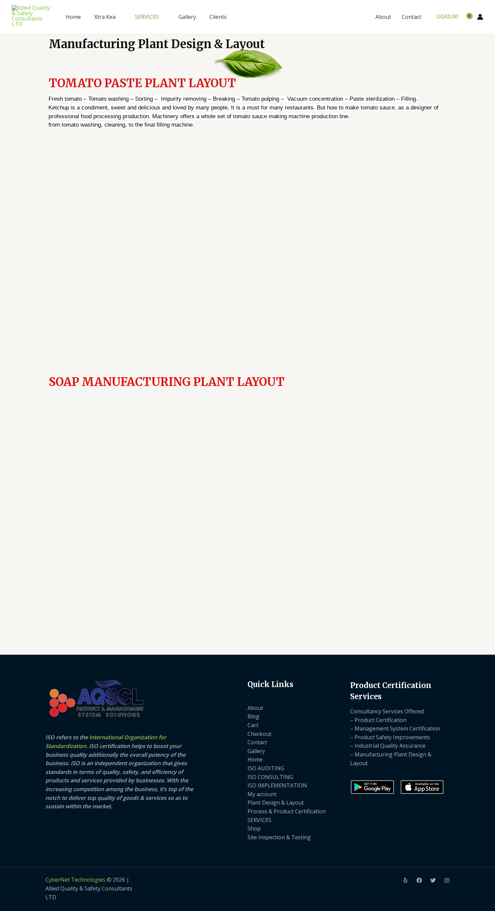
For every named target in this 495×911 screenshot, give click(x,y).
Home (73, 17)
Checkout (259, 734)
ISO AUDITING (266, 768)
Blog (253, 716)
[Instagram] (447, 880)
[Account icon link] (480, 17)
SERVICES (147, 17)
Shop (254, 828)
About (383, 17)
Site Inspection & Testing (279, 837)
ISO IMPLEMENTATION (277, 785)
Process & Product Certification (287, 811)
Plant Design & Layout (276, 802)
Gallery (187, 17)
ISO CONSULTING (270, 777)
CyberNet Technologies (75, 879)
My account (262, 794)
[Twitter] (433, 880)
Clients (218, 17)
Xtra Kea (105, 17)
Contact (411, 17)
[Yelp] (405, 880)
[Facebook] (419, 880)
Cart (253, 725)
